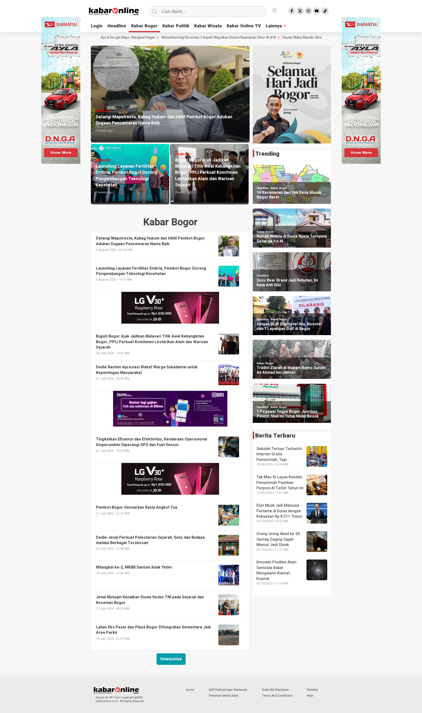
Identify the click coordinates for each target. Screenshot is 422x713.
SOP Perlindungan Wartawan (228, 690)
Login (97, 26)
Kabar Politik (175, 26)
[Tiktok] (325, 11)
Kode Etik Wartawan (275, 690)
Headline (116, 26)
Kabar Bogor (144, 26)
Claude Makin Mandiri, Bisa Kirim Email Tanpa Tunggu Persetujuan (304, 37)
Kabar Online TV (244, 26)
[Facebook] (291, 11)
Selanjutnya (171, 659)
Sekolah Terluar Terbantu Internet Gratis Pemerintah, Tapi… (279, 454)
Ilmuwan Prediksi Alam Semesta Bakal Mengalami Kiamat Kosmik (276, 570)
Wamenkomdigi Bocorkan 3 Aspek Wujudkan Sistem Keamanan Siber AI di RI (192, 37)
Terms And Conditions (277, 695)
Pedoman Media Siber (223, 695)
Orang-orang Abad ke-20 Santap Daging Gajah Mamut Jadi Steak (278, 539)
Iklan (310, 695)
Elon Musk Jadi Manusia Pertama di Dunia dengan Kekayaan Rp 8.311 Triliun (279, 511)
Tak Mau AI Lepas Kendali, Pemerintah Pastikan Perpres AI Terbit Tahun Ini (280, 482)
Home (190, 690)
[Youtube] (316, 11)
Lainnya (274, 26)
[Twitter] (300, 11)
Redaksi (312, 690)
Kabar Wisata (208, 26)
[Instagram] (308, 11)
